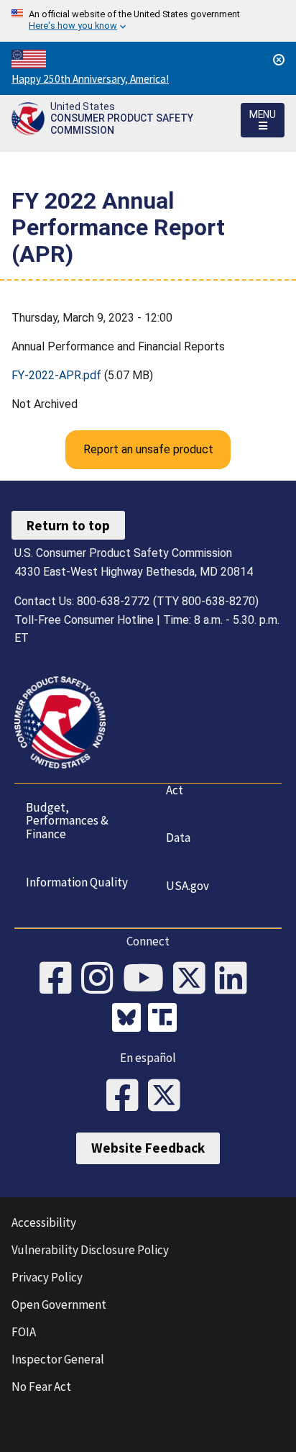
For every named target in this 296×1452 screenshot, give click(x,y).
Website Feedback (148, 1147)
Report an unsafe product (148, 449)
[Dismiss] (279, 59)
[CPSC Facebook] (60, 979)
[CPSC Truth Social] (166, 1019)
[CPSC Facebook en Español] (127, 1096)
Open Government (58, 1304)
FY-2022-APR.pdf (56, 375)
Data (178, 837)
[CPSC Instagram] (102, 979)
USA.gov (187, 886)
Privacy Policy (47, 1277)
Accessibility (43, 1222)
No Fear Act (41, 1386)
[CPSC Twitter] (194, 979)
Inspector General (57, 1359)
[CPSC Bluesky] (130, 1019)
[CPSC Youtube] (148, 979)
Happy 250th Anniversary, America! (90, 79)
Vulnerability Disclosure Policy (90, 1250)
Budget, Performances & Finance (67, 820)
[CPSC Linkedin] (235, 979)
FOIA (23, 1332)
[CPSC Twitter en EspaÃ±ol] (169, 1096)
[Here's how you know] (148, 21)
